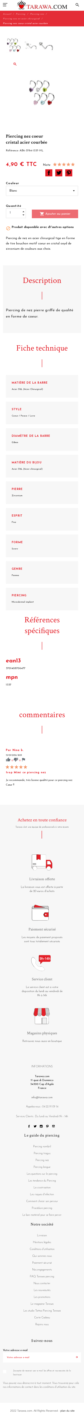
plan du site (67, 1410)
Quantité (13, 206)
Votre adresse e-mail (15, 1350)
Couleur (12, 183)
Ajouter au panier (55, 214)
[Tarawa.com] (42, 5)
